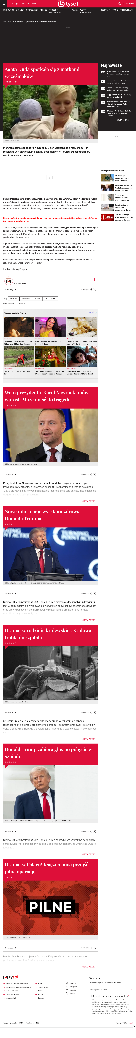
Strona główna (7, 21)
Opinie (115, 10)
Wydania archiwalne (12, 994)
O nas (40, 984)
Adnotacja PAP (11, 998)
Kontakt (40, 994)
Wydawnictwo (43, 987)
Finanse (43, 10)
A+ (13, 3)
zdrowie (37, 298)
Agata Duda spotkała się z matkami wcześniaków (40, 21)
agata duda (13, 298)
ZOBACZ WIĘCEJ (50, 298)
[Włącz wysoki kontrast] (17, 3)
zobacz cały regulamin (113, 1013)
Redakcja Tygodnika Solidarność (17, 984)
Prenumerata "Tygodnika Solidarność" (19, 987)
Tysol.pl (130, 1023)
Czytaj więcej (123, 120)
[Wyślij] (131, 989)
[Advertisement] (68, 44)
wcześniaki (26, 298)
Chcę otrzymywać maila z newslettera (110, 996)
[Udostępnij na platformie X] (95, 289)
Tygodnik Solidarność (55, 11)
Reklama (41, 998)
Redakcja (41, 991)
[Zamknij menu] (4, 3)
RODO (21, 1023)
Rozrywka (105, 10)
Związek (20, 10)
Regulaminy (30, 1023)
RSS (37, 1023)
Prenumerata (126, 10)
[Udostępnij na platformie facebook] (91, 289)
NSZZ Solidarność (29, 3)
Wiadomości (8, 10)
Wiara (75, 10)
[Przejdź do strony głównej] (65, 3)
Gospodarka (32, 10)
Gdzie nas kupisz (12, 991)
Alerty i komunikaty (85, 11)
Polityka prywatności (10, 1023)
